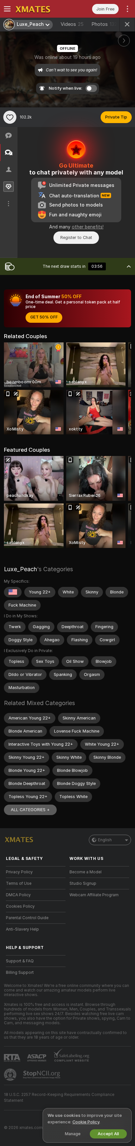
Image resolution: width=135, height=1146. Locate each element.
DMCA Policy (18, 895)
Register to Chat (76, 237)
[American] (13, 592)
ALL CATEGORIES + (30, 809)
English (105, 840)
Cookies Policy (20, 906)
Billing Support (20, 972)
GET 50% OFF (44, 317)
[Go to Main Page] (41, 9)
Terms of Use (18, 883)
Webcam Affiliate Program (94, 895)
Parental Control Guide (27, 918)
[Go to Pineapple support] (11, 1074)
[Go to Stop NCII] (42, 1075)
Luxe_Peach (20, 569)
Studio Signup (82, 883)
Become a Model (85, 872)
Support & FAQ (20, 961)
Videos (72, 24)
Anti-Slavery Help (22, 929)
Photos (104, 24)
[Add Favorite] (9, 117)
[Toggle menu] (7, 9)
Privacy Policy (19, 872)
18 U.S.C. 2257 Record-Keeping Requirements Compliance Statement (59, 1097)
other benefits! (88, 226)
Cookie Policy (85, 1121)
